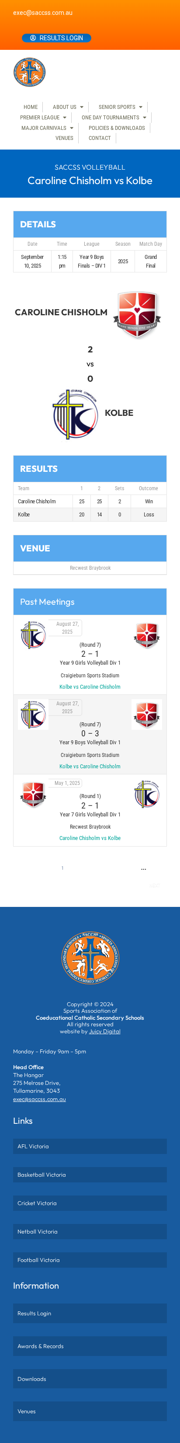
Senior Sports (117, 107)
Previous (31, 868)
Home (31, 107)
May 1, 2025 (67, 783)
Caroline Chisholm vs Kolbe (90, 838)
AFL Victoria (33, 1146)
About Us (64, 107)
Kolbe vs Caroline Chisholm (90, 686)
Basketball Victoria (41, 1174)
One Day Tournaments (110, 117)
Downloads (31, 1378)
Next (154, 885)
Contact (100, 138)
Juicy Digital (105, 1031)
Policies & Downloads (117, 128)
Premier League (39, 117)
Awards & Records (40, 1345)
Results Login (61, 38)
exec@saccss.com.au (43, 12)
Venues (64, 138)
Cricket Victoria (37, 1202)
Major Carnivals (43, 128)
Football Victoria (38, 1259)
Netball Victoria (37, 1231)
